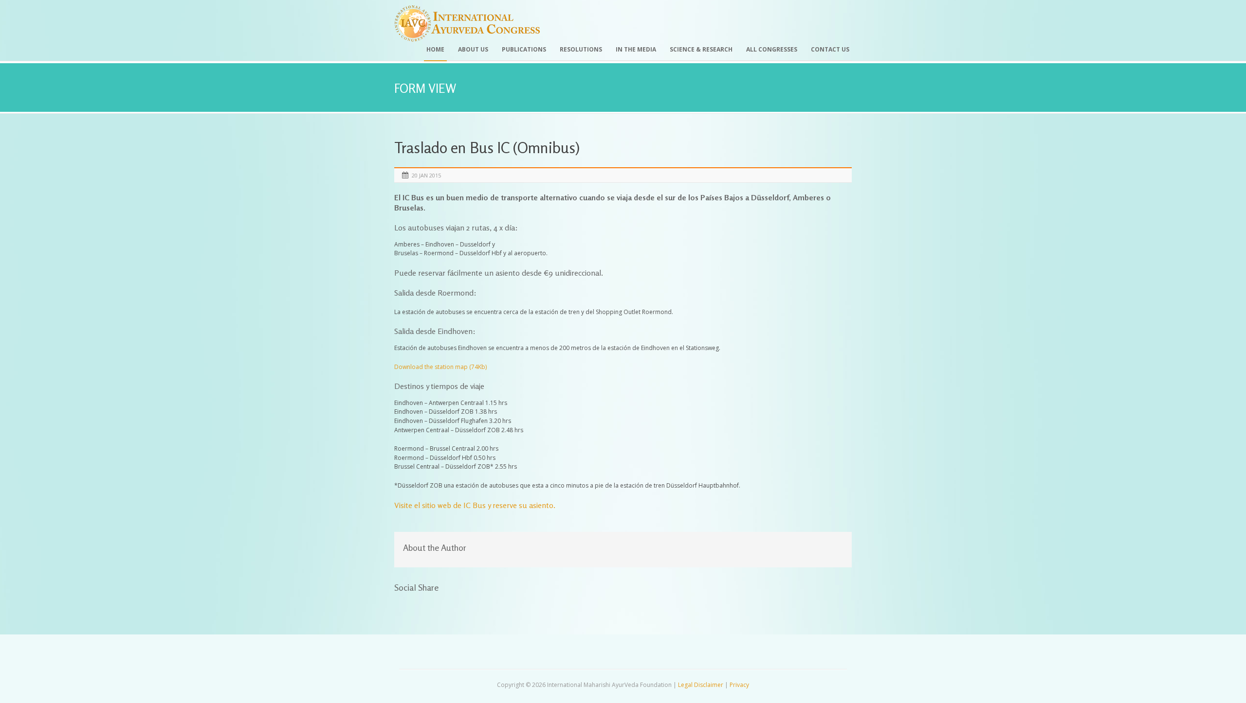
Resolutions (581, 49)
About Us (473, 49)
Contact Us (830, 49)
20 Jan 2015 (426, 175)
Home (435, 49)
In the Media (636, 49)
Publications (524, 49)
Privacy (739, 685)
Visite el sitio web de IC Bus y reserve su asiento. (474, 505)
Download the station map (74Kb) (440, 367)
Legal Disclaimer (700, 685)
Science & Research (701, 49)
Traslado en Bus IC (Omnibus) (487, 148)
